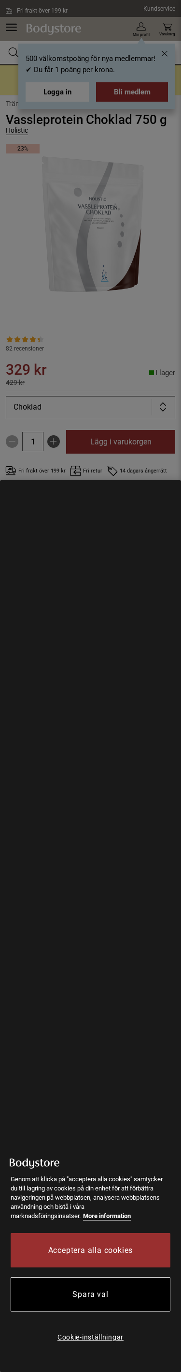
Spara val (90, 1294)
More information (107, 1216)
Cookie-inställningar (90, 1337)
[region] (90, 926)
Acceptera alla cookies (90, 1250)
